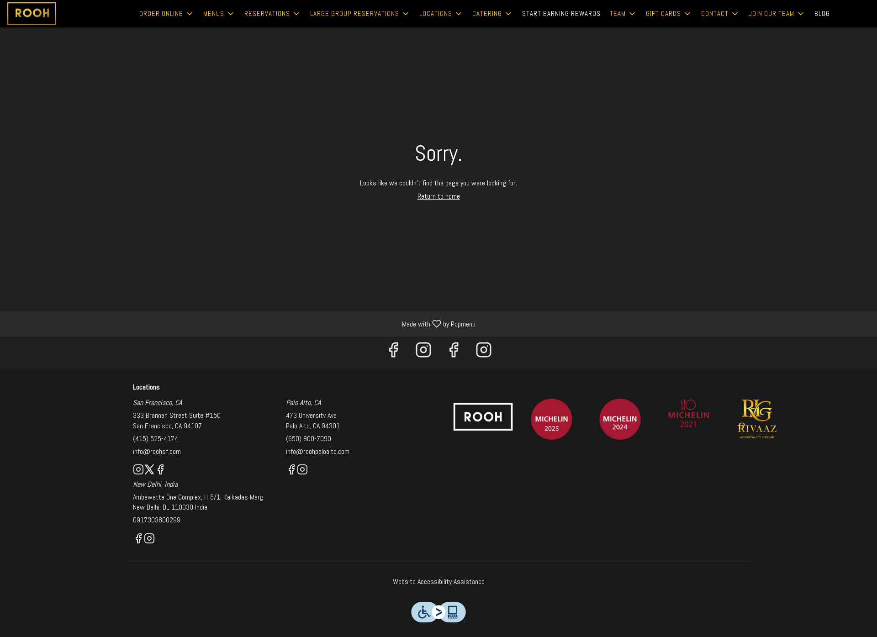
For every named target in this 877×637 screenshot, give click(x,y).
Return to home (438, 196)
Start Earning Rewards (561, 13)
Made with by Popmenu (241, 323)
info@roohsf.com (157, 451)
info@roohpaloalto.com (317, 451)
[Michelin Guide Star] (620, 419)
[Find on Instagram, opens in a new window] (423, 352)
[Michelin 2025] (551, 419)
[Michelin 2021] (688, 413)
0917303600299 (156, 520)
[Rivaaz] (757, 418)
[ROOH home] (48, 13)
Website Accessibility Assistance (439, 581)
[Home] (483, 416)
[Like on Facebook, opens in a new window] (393, 352)
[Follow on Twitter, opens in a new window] (149, 471)
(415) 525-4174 (155, 438)
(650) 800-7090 (308, 438)
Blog (822, 13)
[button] (167, 14)
